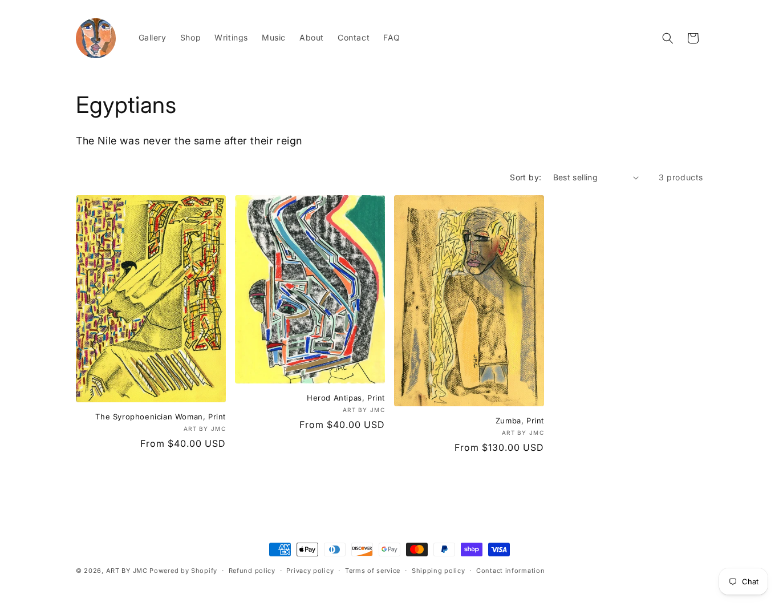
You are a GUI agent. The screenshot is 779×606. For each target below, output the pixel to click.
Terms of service (372, 570)
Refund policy (252, 570)
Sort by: (525, 177)
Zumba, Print (520, 420)
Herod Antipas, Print (346, 397)
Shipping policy (438, 570)
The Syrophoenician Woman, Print (160, 416)
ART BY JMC (127, 571)
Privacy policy (310, 570)
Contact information (510, 570)
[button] (667, 38)
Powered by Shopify (183, 571)
